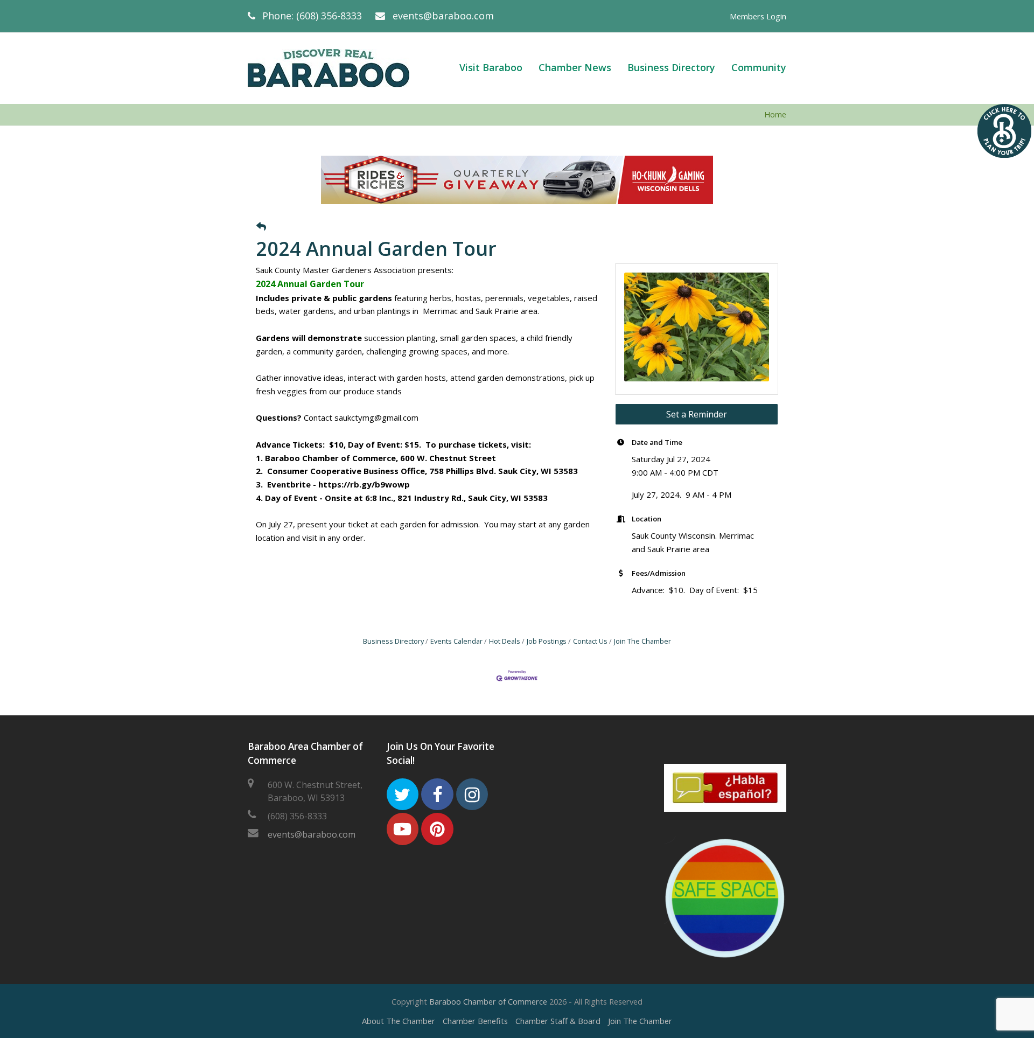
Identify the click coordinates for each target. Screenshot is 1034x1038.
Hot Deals (504, 641)
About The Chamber (398, 1020)
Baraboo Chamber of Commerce (488, 1001)
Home (775, 114)
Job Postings (547, 641)
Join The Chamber (642, 641)
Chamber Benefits (475, 1020)
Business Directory (393, 641)
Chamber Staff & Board (557, 1020)
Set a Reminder (696, 414)
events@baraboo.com (443, 15)
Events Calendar (456, 641)
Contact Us (590, 641)
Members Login (758, 16)
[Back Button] (261, 227)
